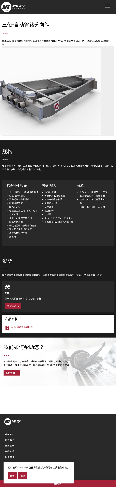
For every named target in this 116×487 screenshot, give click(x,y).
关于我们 (10, 440)
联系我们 (10, 434)
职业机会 (10, 445)
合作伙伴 (10, 457)
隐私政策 (10, 451)
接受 (12, 475)
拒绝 (23, 475)
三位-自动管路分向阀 (22, 326)
